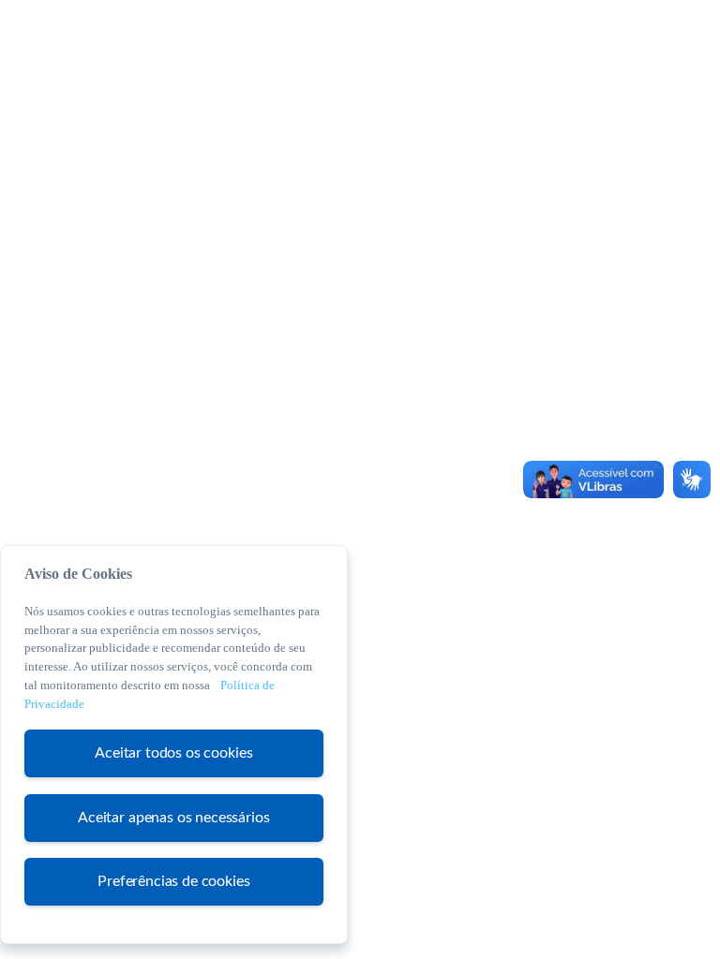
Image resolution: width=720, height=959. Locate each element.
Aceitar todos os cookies (173, 752)
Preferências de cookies (173, 881)
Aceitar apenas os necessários (173, 817)
